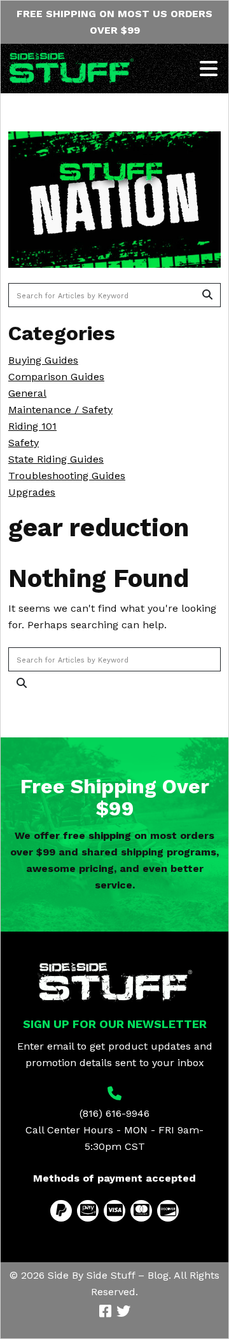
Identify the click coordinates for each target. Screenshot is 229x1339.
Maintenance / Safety (60, 410)
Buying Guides (43, 360)
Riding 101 (32, 426)
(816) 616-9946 (114, 1113)
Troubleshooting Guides (66, 476)
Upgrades (31, 492)
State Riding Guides (56, 459)
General (27, 393)
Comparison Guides (56, 377)
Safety (23, 443)
